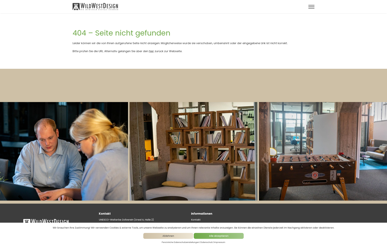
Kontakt (196, 219)
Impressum (219, 242)
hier (151, 51)
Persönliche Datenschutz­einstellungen (180, 242)
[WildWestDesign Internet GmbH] (95, 6)
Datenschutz (207, 242)
